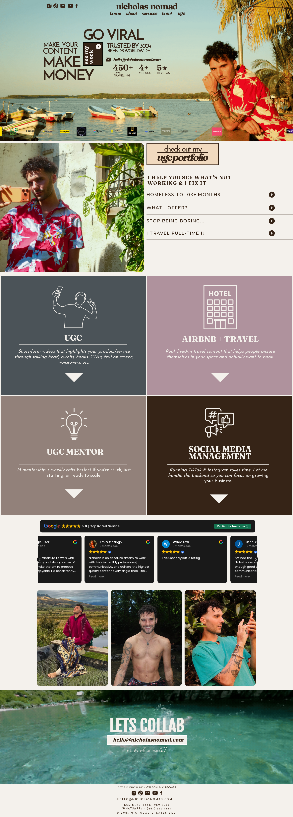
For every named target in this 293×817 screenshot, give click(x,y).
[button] (255, 560)
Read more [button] (124, 576)
